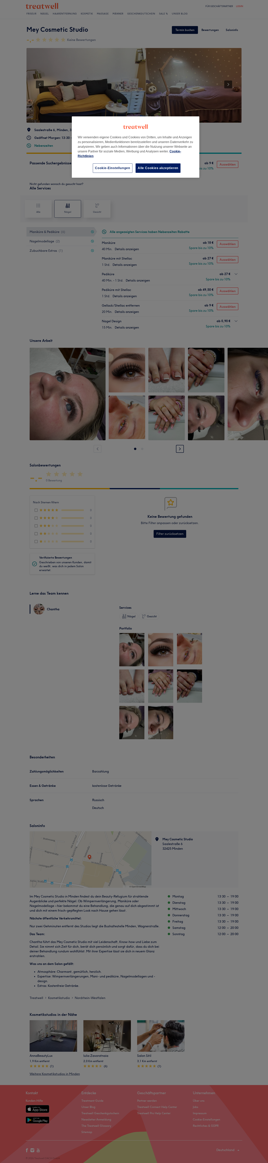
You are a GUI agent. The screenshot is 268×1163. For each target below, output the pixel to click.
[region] (135, 147)
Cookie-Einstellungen (112, 168)
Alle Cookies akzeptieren (158, 168)
